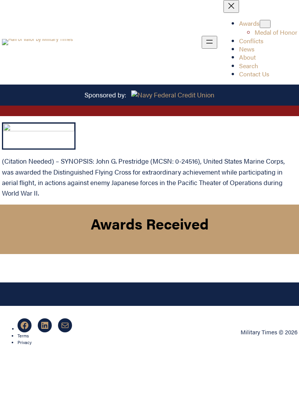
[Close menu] (231, 6)
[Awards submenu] (265, 24)
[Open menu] (209, 42)
